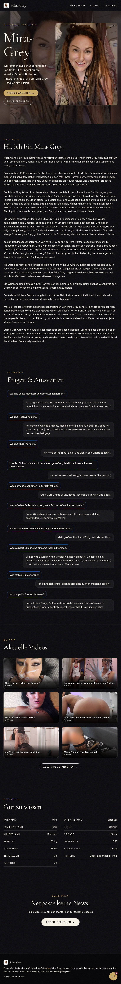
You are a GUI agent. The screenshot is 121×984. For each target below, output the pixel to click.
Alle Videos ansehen (60, 767)
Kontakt (111, 5)
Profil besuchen (60, 922)
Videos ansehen (21, 93)
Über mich (77, 5)
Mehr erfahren (18, 101)
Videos (95, 5)
